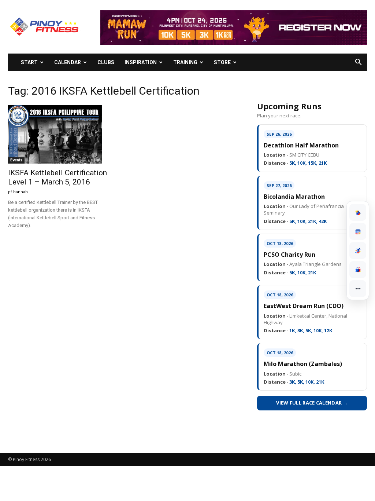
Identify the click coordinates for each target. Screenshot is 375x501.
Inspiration (141, 62)
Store (222, 62)
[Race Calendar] (357, 231)
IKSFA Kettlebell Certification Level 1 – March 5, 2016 (57, 177)
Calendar (67, 62)
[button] (358, 62)
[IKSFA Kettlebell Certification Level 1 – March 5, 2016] (63, 134)
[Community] (357, 269)
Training (185, 62)
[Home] (357, 212)
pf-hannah (18, 192)
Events (16, 160)
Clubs (105, 62)
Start (29, 62)
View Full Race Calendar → (312, 402)
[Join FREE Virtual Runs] (357, 250)
